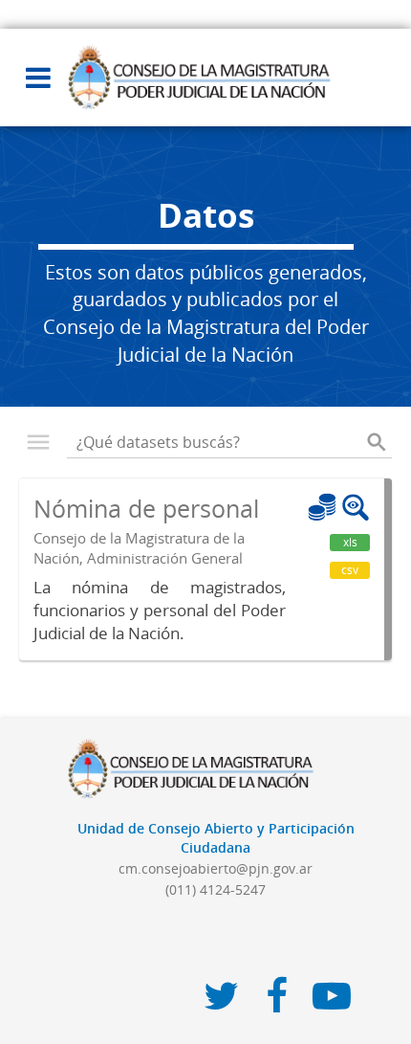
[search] (376, 442)
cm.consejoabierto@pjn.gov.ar (216, 868)
